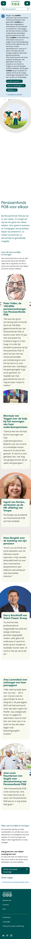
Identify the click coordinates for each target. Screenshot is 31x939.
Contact (6, 905)
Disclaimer (7, 917)
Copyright (6, 922)
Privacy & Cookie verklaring (13, 926)
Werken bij (7, 900)
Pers (4, 909)
